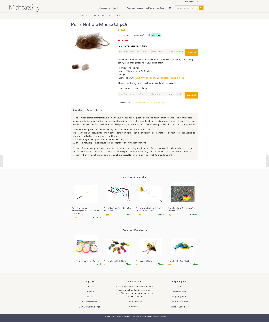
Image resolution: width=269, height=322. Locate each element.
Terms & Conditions (179, 306)
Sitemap (179, 286)
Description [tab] (77, 110)
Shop (77, 16)
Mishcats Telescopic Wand (172, 77)
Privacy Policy (179, 291)
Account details (189, 1)
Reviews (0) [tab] (100, 110)
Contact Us (134, 306)
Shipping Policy (179, 296)
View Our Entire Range (89, 306)
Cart (197, 1)
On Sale (89, 286)
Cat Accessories (89, 301)
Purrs (162, 102)
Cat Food (89, 291)
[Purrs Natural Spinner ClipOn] (267, 161)
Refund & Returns (179, 301)
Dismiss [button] (134, 319)
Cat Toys (83, 16)
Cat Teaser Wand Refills (95, 16)
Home (73, 16)
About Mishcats (134, 301)
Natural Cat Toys (155, 102)
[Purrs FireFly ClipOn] (1, 161)
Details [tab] (89, 110)
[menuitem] (189, 1)
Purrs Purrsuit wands (145, 77)
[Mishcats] (24, 8)
